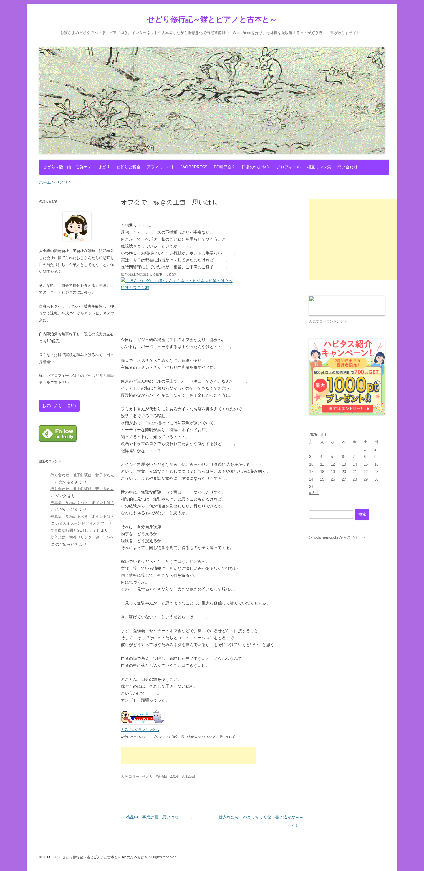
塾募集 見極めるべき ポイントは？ (82, 502)
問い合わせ (347, 167)
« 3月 (314, 492)
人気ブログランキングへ (140, 730)
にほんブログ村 (135, 287)
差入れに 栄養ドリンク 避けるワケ (82, 537)
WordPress (194, 167)
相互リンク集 (319, 167)
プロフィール (288, 167)
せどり (104, 167)
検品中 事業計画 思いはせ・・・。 (158, 817)
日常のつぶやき (256, 167)
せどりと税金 (128, 167)
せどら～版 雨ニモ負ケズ (67, 167)
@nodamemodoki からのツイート (337, 537)
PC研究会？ (224, 167)
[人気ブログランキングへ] (142, 722)
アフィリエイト (161, 167)
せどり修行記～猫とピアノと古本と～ (212, 19)
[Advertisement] (188, 755)
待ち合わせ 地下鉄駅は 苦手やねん (82, 475)
